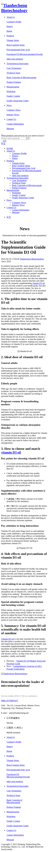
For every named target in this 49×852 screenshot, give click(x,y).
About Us (11, 17)
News (9, 105)
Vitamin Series (13, 40)
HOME (10, 148)
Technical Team (13, 73)
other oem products (15, 59)
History (10, 26)
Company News (14, 110)
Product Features (14, 82)
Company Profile (14, 22)
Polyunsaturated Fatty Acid (18, 49)
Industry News (13, 114)
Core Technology (14, 68)
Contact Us (11, 119)
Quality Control (13, 96)
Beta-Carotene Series (16, 45)
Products (10, 36)
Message (10, 128)
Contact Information (15, 124)
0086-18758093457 (9, 700)
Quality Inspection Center (18, 101)
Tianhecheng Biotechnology (32, 259)
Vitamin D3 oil (7, 639)
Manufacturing (13, 87)
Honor (9, 31)
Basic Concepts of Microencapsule (21, 77)
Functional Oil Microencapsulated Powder (25, 54)
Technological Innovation (17, 63)
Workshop (11, 91)
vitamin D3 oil (38, 283)
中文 (3, 143)
